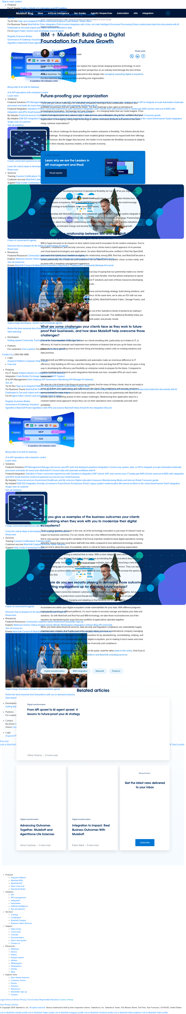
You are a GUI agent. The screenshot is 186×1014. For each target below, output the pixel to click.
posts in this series (123, 650)
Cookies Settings (66, 1000)
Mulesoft (100, 671)
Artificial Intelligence (58, 13)
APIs (136, 13)
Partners (14, 986)
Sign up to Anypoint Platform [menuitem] (32, 21)
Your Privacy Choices (9, 1005)
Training (14, 915)
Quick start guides (18, 940)
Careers (14, 994)
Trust (29, 1000)
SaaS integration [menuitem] (174, 118)
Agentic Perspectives (101, 13)
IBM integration (80, 671)
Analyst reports (17, 957)
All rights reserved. (37, 1007)
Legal (2, 1000)
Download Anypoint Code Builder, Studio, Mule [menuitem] (69, 21)
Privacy (23, 1000)
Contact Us (7, 354)
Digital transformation (50, 27)
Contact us (15, 943)
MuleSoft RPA (17, 880)
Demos (14, 952)
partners (116, 671)
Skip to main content (12, 1)
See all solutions (18, 909)
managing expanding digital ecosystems (123, 74)
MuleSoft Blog (24, 13)
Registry (11, 36)
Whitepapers (16, 963)
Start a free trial (17, 886)
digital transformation (54, 671)
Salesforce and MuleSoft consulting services (105, 655)
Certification (16, 917)
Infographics (16, 966)
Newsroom (15, 989)
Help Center (16, 929)
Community (16, 932)
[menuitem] (44, 8)
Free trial (11, 364)
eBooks (14, 960)
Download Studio (18, 889)
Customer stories (18, 980)
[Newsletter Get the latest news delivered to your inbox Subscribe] (145, 849)
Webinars (15, 949)
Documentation (17, 937)
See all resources (13, 628)
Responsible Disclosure (49, 1000)
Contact (35, 1000)
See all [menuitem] (10, 18)
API (12, 895)
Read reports (56, 173)
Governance (13, 39)
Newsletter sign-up (19, 992)
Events (14, 983)
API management (18, 897)
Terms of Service (12, 1000)
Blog (13, 972)
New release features (20, 977)
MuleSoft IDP (16, 883)
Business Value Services (21, 923)
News (40, 13)
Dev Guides (80, 13)
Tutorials (14, 935)
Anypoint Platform (18, 877)
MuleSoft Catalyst (18, 920)
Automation (123, 13)
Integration (147, 13)
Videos (14, 955)
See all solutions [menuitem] (13, 490)
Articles (14, 969)
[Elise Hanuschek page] (45, 53)
